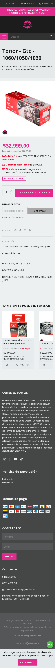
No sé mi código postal (13, 217)
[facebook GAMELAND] (10, 459)
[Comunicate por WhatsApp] (50, 644)
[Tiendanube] (27, 643)
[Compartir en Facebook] (20, 230)
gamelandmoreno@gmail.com (18, 589)
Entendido (27, 662)
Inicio (5, 66)
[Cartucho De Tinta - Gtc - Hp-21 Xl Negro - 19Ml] (7, 365)
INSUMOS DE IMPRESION (41, 66)
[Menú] (4, 36)
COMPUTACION (18, 66)
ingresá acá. (27, 630)
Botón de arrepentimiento (27, 635)
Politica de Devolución (8, 481)
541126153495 (9, 576)
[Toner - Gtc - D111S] (44, 365)
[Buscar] (51, 36)
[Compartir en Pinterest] (30, 230)
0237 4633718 (9, 583)
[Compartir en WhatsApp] (15, 230)
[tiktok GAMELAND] (21, 459)
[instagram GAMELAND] (4, 459)
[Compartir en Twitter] (25, 230)
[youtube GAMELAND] (15, 459)
